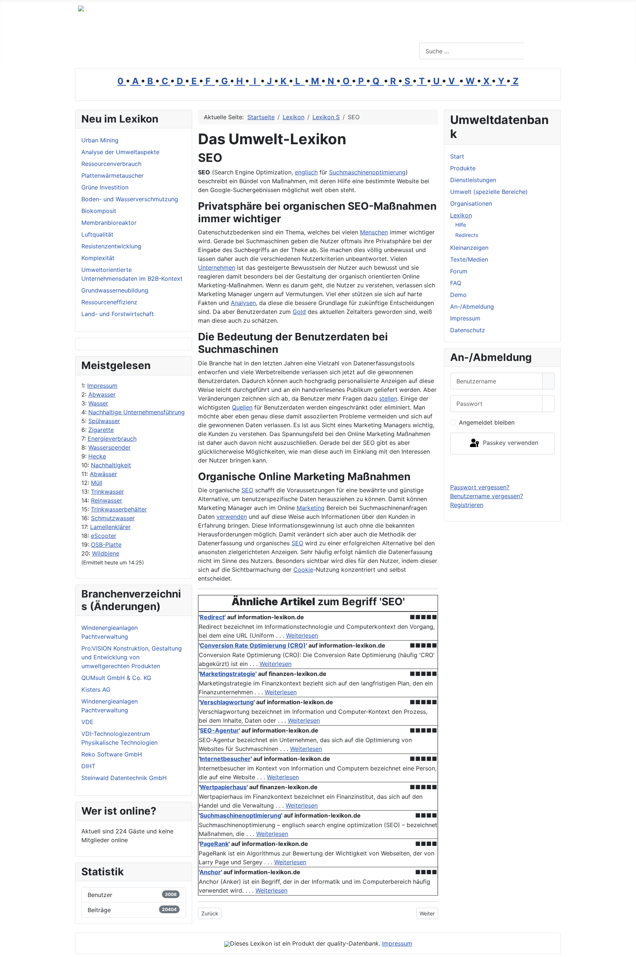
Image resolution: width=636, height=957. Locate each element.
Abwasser (102, 394)
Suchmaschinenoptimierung (367, 172)
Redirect (212, 617)
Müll (96, 482)
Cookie (303, 569)
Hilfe (460, 224)
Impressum (102, 385)
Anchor (210, 872)
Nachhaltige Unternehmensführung (136, 412)
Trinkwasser (107, 491)
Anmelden (502, 468)
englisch (306, 172)
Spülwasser (104, 421)
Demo (458, 294)
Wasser (98, 403)
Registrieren (466, 504)
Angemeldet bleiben (487, 422)
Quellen (242, 407)
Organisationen (471, 203)
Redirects (466, 235)
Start (457, 156)
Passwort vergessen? (479, 487)
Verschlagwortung (227, 702)
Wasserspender (109, 447)
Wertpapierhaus (223, 787)
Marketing (311, 507)
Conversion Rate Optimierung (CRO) (253, 645)
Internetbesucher (225, 758)
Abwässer (103, 474)
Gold (299, 311)
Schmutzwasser (113, 518)
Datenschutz (467, 330)
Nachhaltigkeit (111, 465)
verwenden (231, 516)
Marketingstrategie (227, 673)
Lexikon (461, 215)
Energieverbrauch (112, 438)
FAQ (455, 283)
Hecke (97, 456)
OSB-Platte (106, 544)
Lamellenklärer (110, 527)
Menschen (374, 232)
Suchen (541, 51)
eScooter (103, 535)
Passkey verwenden (509, 443)
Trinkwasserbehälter (119, 509)
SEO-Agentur (219, 730)
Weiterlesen (302, 635)
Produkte (463, 168)
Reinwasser (106, 500)
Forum (458, 271)
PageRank (214, 843)
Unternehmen (216, 267)
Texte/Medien (469, 259)
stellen (388, 398)
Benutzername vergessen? (486, 496)
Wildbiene (105, 553)
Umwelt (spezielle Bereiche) (489, 191)
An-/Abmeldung (472, 306)
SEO (247, 490)
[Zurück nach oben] (626, 947)
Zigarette (101, 429)
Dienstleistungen (473, 180)
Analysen (243, 302)
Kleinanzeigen (469, 247)
